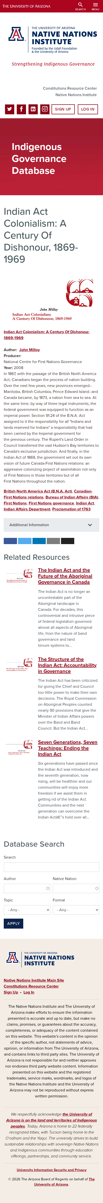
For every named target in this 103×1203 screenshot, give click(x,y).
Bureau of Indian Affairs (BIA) (72, 497)
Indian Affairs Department (27, 509)
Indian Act (85, 503)
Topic (8, 900)
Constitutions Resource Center (70, 88)
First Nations (15, 503)
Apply (13, 923)
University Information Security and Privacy (51, 1170)
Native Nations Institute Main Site (34, 980)
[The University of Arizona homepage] (30, 6)
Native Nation (64, 878)
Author (10, 878)
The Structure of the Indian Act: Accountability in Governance (67, 665)
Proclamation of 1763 (71, 509)
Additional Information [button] (29, 524)
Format (59, 900)
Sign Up (63, 109)
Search (10, 857)
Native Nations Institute (76, 94)
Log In (87, 109)
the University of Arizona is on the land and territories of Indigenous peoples (51, 1120)
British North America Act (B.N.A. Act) (38, 491)
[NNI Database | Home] (51, 46)
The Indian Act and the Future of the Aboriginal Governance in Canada (65, 576)
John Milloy (29, 349)
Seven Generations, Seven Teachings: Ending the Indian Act (68, 748)
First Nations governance (51, 503)
